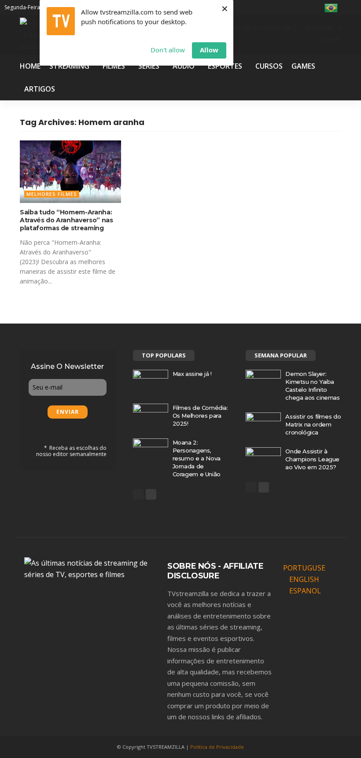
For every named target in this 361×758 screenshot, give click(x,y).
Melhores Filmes (51, 194)
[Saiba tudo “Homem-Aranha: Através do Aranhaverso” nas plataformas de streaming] (70, 171)
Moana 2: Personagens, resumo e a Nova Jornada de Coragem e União (197, 458)
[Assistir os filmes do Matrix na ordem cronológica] (263, 423)
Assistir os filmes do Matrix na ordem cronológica (313, 424)
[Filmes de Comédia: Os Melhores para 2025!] (150, 415)
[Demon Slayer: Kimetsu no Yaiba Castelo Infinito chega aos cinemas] (263, 381)
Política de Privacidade (217, 746)
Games (303, 66)
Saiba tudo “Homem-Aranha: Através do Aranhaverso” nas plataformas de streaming (66, 220)
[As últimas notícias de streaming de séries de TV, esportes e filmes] (90, 568)
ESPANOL (305, 591)
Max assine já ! (192, 373)
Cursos (269, 66)
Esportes (225, 66)
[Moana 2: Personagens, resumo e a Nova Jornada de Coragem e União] (150, 449)
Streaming (69, 66)
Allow (209, 49)
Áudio (184, 66)
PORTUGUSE (304, 568)
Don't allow (168, 49)
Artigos (39, 89)
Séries (148, 66)
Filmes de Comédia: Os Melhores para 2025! (200, 415)
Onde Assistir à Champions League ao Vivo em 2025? (312, 459)
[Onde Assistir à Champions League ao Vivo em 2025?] (263, 458)
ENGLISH (304, 579)
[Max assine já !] (150, 381)
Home (30, 66)
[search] (351, 7)
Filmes (114, 66)
